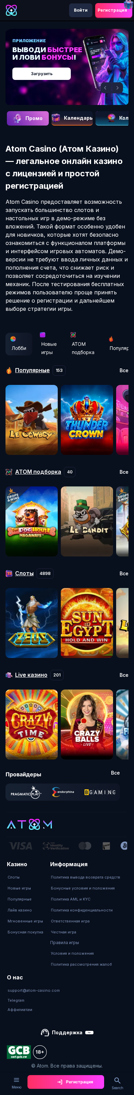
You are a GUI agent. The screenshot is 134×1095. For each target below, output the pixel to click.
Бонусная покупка (25, 932)
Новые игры (49, 348)
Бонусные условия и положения (83, 888)
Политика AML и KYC (70, 899)
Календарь (78, 118)
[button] (106, 87)
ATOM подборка (83, 348)
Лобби (19, 348)
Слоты (14, 877)
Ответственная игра (70, 921)
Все (124, 370)
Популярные (20, 899)
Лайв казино (20, 910)
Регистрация (112, 10)
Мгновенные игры (25, 921)
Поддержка (67, 1032)
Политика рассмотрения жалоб (81, 964)
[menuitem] (25, 877)
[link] (26, 792)
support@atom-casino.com (34, 990)
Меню (16, 1087)
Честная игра (63, 932)
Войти (81, 10)
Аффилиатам (20, 1009)
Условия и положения (72, 953)
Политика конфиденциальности (82, 910)
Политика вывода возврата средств (85, 877)
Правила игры (64, 942)
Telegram (16, 1000)
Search (117, 1088)
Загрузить (42, 73)
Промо (34, 118)
